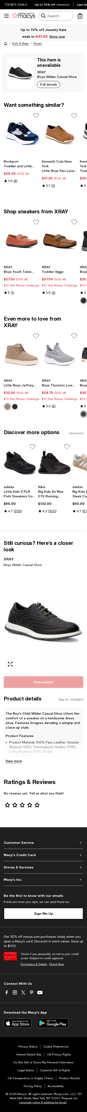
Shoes (37, 43)
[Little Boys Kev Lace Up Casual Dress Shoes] (60, 134)
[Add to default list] (36, 115)
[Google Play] (52, 1023)
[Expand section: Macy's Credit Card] (43, 855)
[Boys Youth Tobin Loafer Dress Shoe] (22, 240)
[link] (22, 171)
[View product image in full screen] (10, 664)
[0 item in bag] (80, 16)
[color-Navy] (15, 406)
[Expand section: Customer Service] (43, 843)
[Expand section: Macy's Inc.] (43, 880)
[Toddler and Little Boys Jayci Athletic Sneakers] (22, 134)
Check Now (56, 964)
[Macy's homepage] (5, 43)
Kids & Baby (20, 43)
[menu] (6, 16)
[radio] (7, 406)
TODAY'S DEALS (16, 4)
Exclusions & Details (34, 964)
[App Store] (18, 1023)
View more (14, 761)
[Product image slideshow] (43, 621)
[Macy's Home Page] (23, 16)
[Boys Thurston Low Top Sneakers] (60, 354)
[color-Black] (83, 300)
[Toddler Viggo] (60, 240)
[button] (43, 621)
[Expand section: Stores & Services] (43, 867)
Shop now (57, 36)
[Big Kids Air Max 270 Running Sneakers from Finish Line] (54, 463)
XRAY (41, 72)
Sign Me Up (43, 913)
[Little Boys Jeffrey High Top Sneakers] (22, 354)
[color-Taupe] (7, 406)
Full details (48, 84)
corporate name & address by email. (43, 1102)
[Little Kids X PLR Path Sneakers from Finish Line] (20, 463)
